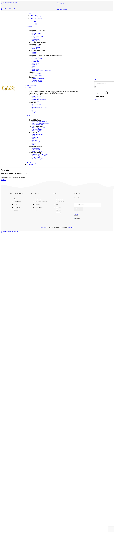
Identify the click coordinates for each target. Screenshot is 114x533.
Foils (33, 110)
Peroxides (35, 109)
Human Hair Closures (38, 74)
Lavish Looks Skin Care (36, 18)
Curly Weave (35, 38)
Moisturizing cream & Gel (39, 128)
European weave (36, 33)
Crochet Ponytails (37, 80)
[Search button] (95, 87)
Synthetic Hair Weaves (37, 42)
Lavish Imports (44, 227)
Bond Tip (34, 64)
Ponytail (32, 77)
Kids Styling (35, 101)
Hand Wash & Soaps (37, 134)
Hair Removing (35, 153)
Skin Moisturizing (36, 126)
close (95, 99)
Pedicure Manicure (36, 146)
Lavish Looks (30, 14)
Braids (34, 53)
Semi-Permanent (36, 104)
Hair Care (29, 87)
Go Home (3, 180)
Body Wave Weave (37, 35)
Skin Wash (33, 133)
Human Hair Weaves (37, 30)
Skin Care (29, 116)
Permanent (35, 105)
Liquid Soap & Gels (37, 141)
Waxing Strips (36, 157)
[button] (1, 233)
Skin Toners (35, 140)
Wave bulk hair (36, 47)
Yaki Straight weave (37, 36)
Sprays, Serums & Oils (46, 93)
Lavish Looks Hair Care (36, 17)
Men (34, 21)
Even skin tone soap (37, 124)
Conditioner (54, 91)
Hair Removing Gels (37, 159)
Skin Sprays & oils (37, 129)
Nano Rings (35, 69)
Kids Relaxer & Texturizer (39, 99)
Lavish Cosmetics (34, 15)
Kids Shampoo (36, 98)
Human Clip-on (36, 57)
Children (35, 24)
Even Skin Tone (35, 120)
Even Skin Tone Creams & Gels (40, 121)
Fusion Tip (35, 60)
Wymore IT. (71, 227)
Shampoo (32, 91)
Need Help (62, 3)
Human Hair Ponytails (38, 78)
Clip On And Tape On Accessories (41, 70)
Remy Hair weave (37, 32)
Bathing (34, 143)
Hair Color (33, 103)
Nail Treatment (36, 148)
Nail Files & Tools (37, 151)
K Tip (33, 67)
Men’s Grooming (31, 163)
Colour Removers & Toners (39, 107)
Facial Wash (35, 137)
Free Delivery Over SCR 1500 (11, 2)
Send (77, 209)
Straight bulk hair (36, 46)
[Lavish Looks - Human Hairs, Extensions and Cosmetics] (8, 90)
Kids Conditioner (36, 96)
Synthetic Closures (37, 75)
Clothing (32, 20)
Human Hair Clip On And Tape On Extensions (46, 55)
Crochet (34, 52)
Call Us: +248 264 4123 (8, 9)
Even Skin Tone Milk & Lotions (40, 123)
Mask (33, 135)
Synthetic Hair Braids (37, 50)
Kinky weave (35, 39)
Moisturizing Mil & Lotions (39, 131)
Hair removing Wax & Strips (39, 154)
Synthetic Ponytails (37, 81)
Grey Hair (35, 112)
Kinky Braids (35, 49)
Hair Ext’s (29, 26)
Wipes (34, 138)
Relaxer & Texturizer (67, 91)
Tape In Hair (35, 61)
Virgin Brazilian (36, 41)
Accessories (30, 164)
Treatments (59, 93)
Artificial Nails (36, 149)
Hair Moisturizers (43, 91)
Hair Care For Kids (36, 95)
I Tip (33, 66)
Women (35, 23)
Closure (32, 72)
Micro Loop (35, 63)
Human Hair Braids (36, 44)
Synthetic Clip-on (37, 58)
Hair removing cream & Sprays (40, 156)
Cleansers (34, 144)
